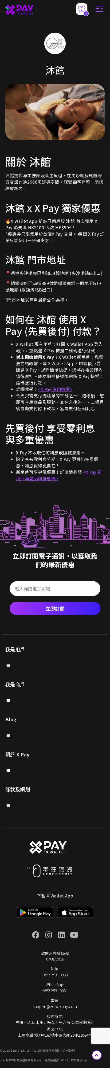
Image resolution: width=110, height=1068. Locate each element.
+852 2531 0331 (55, 990)
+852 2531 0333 (55, 974)
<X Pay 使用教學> (55, 389)
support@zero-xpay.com (55, 1006)
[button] (8, 665)
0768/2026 (55, 959)
